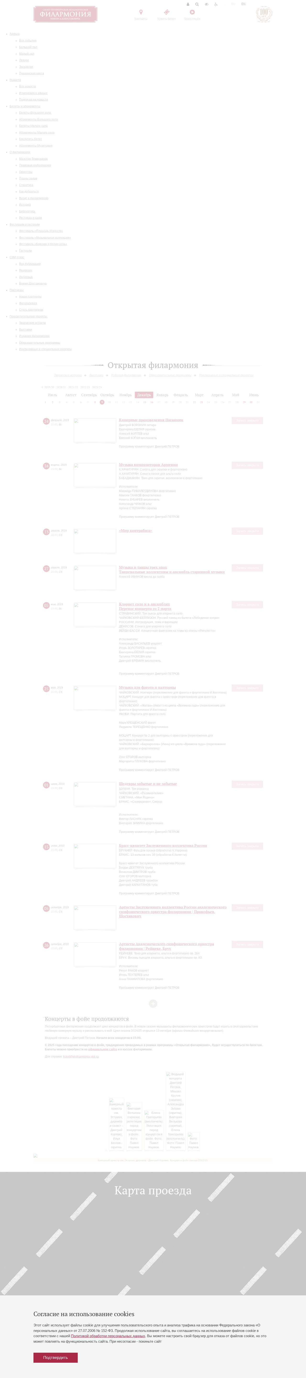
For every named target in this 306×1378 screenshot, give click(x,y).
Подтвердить (55, 1357)
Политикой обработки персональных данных (108, 1336)
